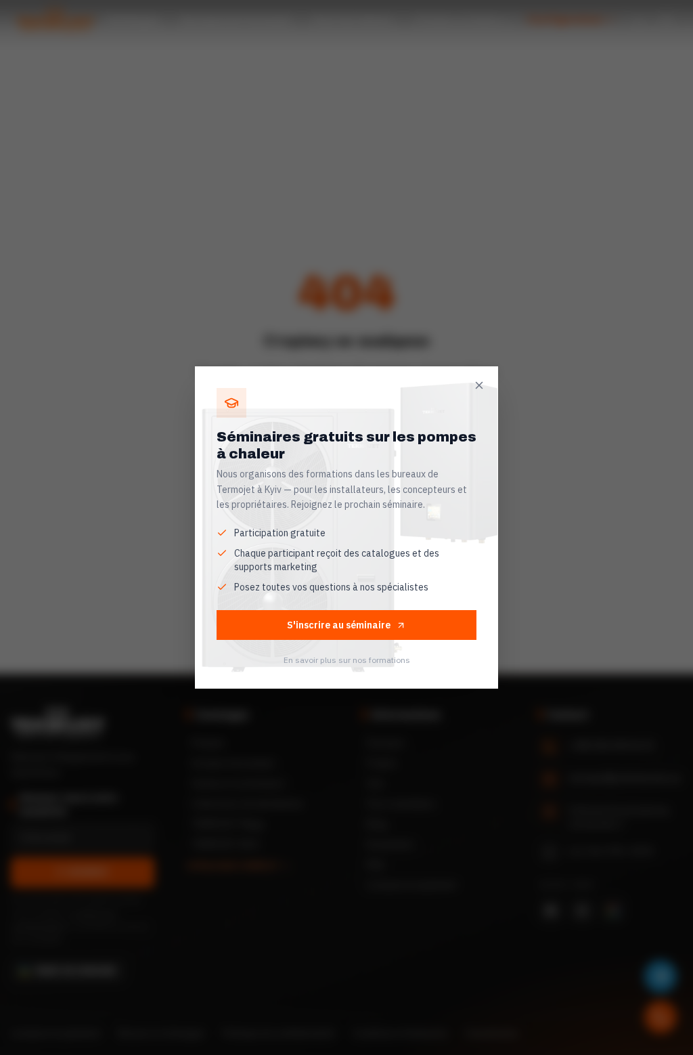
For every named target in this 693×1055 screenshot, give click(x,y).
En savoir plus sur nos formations (347, 660)
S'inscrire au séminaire (338, 625)
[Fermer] (479, 385)
